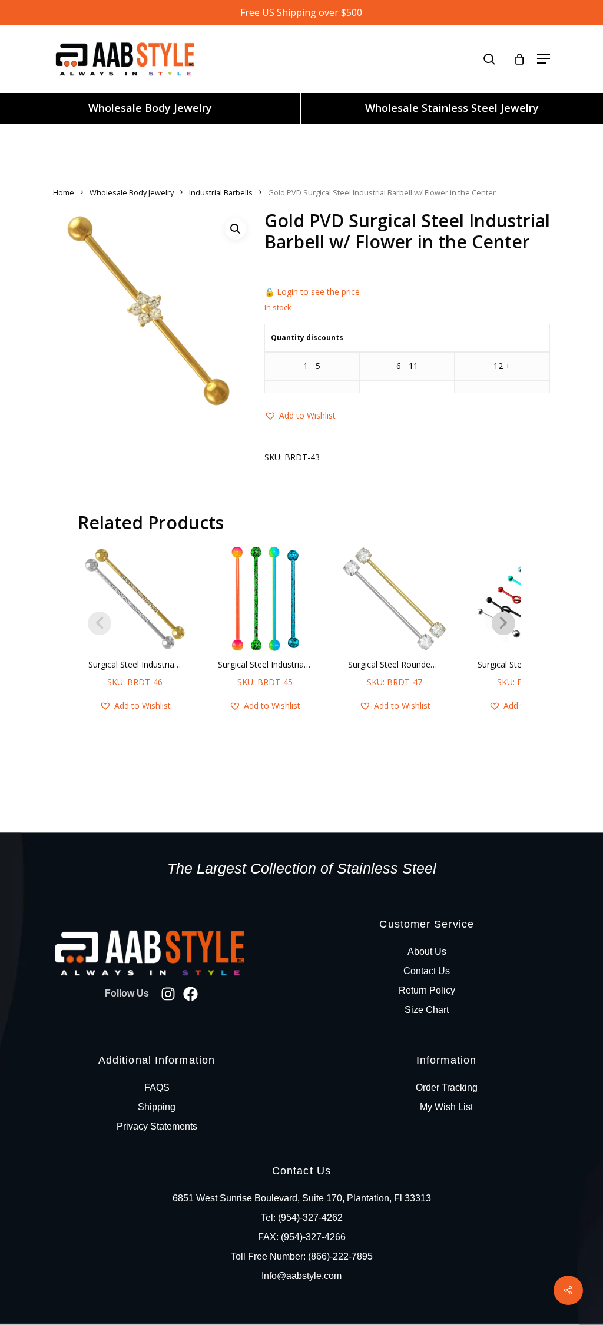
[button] (543, 59)
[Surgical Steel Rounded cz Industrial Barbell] (395, 599)
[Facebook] (190, 994)
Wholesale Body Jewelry (150, 108)
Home (63, 192)
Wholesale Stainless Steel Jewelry (452, 108)
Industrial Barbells (221, 192)
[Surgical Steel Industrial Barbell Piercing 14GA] (264, 599)
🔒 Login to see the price (312, 291)
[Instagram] (168, 994)
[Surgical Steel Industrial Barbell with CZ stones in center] (135, 599)
